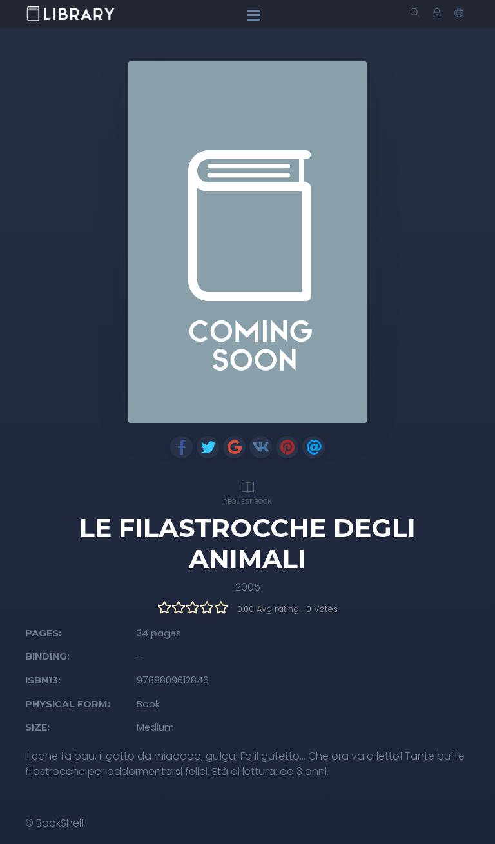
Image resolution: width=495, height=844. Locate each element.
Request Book (247, 501)
